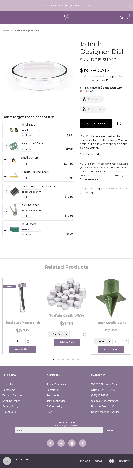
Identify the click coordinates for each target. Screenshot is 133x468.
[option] (22, 316)
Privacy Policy (10, 406)
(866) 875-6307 (99, 395)
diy (97, 188)
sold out (9, 286)
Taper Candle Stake (111, 323)
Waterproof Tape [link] (32, 143)
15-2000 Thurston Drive (104, 384)
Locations (52, 389)
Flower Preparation (57, 384)
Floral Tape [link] (28, 124)
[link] (14, 130)
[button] (22, 135)
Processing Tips (97, 109)
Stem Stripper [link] (30, 204)
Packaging (94, 99)
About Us (7, 384)
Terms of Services (12, 395)
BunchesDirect (24, 459)
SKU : (85, 59)
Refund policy (54, 406)
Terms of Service (56, 401)
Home (5, 30)
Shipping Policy (11, 401)
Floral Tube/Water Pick (22, 323)
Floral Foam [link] (28, 223)
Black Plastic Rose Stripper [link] (38, 186)
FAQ (49, 412)
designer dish (87, 188)
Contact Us (8, 389)
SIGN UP (109, 430)
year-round (86, 192)
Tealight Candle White (66, 315)
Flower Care (9, 412)
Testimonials (54, 395)
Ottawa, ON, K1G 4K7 (103, 389)
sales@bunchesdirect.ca (104, 401)
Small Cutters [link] (29, 157)
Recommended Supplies (105, 412)
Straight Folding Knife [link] (35, 171)
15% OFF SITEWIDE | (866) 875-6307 (66, 5)
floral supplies (107, 188)
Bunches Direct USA (102, 406)
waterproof (122, 188)
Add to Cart (96, 123)
